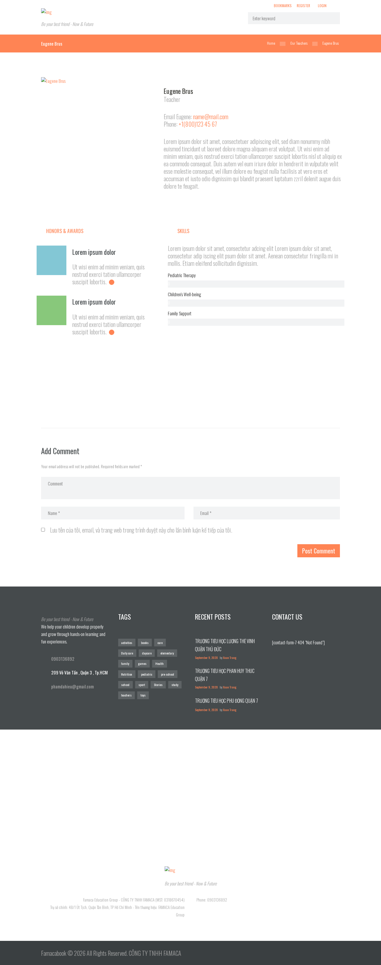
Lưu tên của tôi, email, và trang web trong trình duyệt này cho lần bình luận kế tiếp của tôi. (141, 529)
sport (141, 684)
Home (271, 43)
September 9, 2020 (206, 657)
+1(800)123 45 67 (198, 124)
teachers (126, 695)
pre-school (167, 674)
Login (322, 5)
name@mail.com (210, 116)
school (125, 684)
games (142, 663)
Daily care (127, 653)
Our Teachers (298, 43)
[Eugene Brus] (99, 81)
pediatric (146, 674)
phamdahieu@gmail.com (72, 686)
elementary (167, 653)
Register (303, 5)
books (145, 642)
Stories (158, 684)
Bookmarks (283, 5)
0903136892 (62, 658)
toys (143, 695)
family (125, 663)
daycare (147, 653)
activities (126, 642)
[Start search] (331, 18)
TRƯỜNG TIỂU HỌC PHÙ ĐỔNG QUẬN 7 (226, 700)
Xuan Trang (229, 657)
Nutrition (126, 674)
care (160, 642)
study (174, 684)
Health (159, 663)
